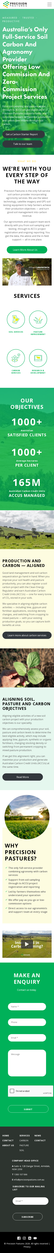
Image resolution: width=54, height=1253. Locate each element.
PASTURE (24, 1145)
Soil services (16, 332)
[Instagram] (24, 1238)
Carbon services (16, 371)
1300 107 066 (20, 1174)
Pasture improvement (38, 333)
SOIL (22, 1150)
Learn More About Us (25, 249)
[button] (27, 272)
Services (25, 1135)
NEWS (37, 1135)
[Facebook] (18, 1238)
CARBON (24, 1140)
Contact (8, 1140)
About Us (8, 1145)
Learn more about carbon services (27, 635)
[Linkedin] (29, 1238)
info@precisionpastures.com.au (29, 1179)
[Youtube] (35, 1238)
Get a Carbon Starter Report (22, 134)
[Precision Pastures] (15, 4)
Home (5, 1135)
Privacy (27, 1246)
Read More (22, 777)
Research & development (38, 371)
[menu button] (49, 4)
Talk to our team (22, 144)
